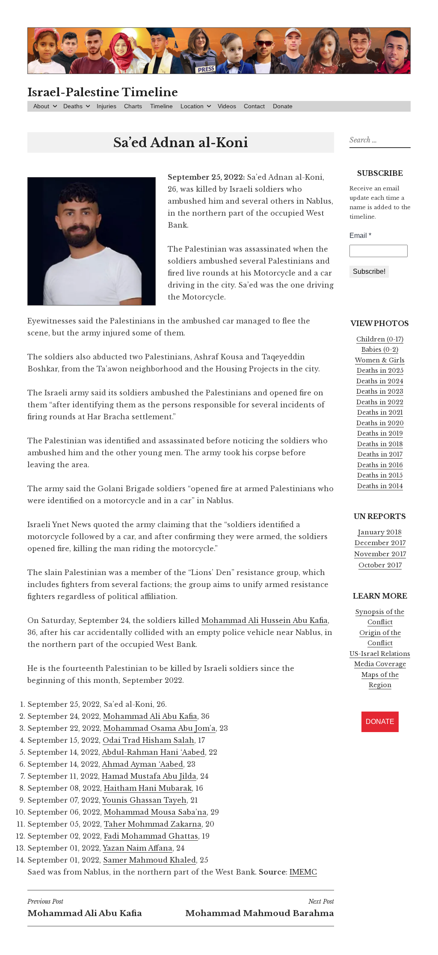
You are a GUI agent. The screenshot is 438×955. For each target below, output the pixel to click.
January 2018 (380, 532)
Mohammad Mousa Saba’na (155, 812)
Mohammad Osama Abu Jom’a (160, 728)
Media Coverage (380, 664)
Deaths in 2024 (379, 381)
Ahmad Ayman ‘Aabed (142, 764)
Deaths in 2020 (380, 423)
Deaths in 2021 (380, 412)
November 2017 (380, 554)
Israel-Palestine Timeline (102, 92)
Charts (133, 106)
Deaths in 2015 (379, 475)
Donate (283, 106)
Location (192, 106)
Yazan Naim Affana (137, 848)
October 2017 (380, 565)
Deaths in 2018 (380, 444)
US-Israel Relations (379, 654)
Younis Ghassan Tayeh (144, 800)
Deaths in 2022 (379, 402)
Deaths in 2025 (380, 370)
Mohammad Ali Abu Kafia (150, 716)
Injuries (106, 106)
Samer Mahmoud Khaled (149, 860)
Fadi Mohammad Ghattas (151, 836)
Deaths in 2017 (380, 454)
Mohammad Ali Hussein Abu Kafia (264, 620)
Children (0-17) (379, 339)
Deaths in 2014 (380, 486)
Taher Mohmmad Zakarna (152, 824)
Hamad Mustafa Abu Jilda (149, 776)
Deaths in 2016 (380, 465)
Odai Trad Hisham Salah (148, 740)
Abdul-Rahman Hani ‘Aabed (153, 752)
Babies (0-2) (379, 349)
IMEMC (303, 872)
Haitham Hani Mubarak (148, 788)
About (41, 106)
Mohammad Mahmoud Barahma (259, 908)
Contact (254, 106)
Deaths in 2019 (380, 433)
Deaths (73, 106)
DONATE (380, 721)
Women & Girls (380, 360)
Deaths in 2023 (379, 391)
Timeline (161, 106)
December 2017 (380, 543)
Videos (227, 106)
